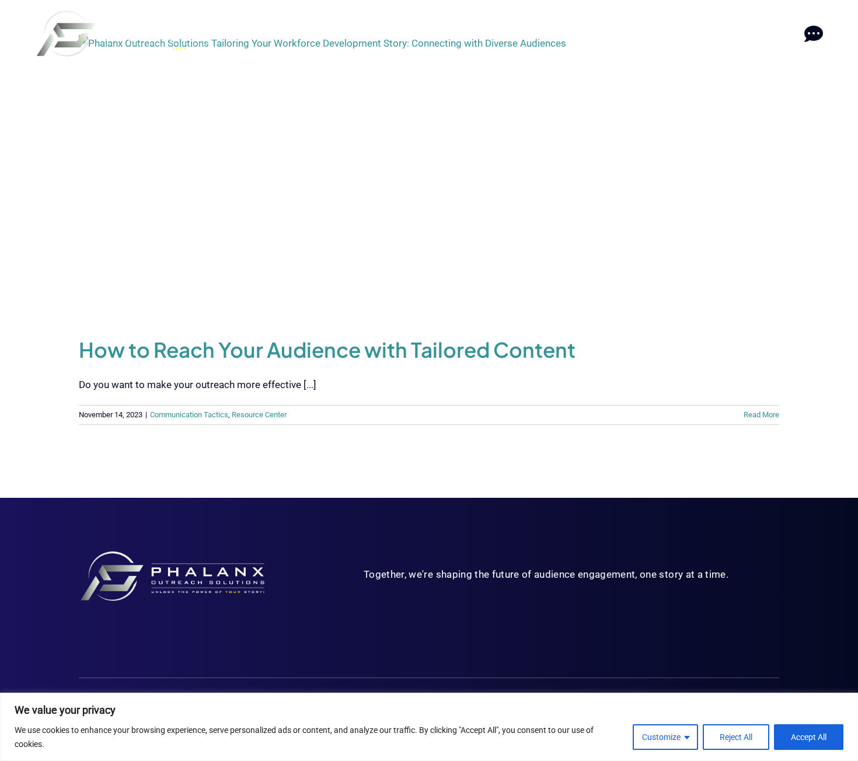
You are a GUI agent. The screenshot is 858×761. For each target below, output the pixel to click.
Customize (661, 737)
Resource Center (259, 414)
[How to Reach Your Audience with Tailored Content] (429, 177)
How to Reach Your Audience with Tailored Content (327, 349)
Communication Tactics (189, 414)
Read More (761, 414)
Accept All (808, 737)
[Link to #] (813, 34)
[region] (429, 727)
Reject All (736, 737)
